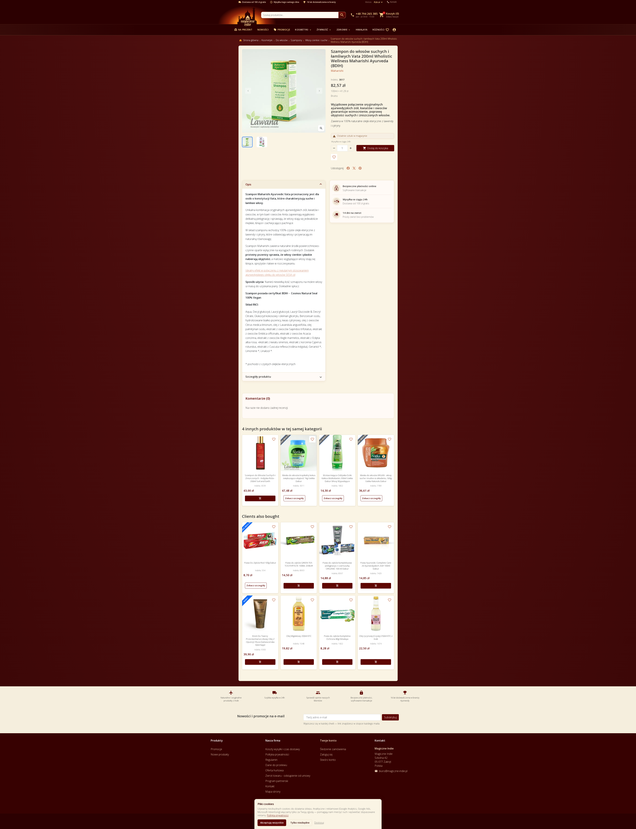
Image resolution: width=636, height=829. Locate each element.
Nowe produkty (220, 754)
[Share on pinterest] (360, 168)
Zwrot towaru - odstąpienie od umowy (287, 775)
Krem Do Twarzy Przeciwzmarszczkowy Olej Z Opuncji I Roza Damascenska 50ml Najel (260, 640)
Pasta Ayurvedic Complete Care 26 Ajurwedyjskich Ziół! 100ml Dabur (375, 565)
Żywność (324, 29)
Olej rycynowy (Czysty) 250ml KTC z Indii (376, 637)
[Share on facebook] (348, 168)
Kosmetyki (303, 29)
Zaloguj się (326, 754)
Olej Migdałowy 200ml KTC (298, 635)
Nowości (263, 29)
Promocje (282, 29)
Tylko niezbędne (299, 822)
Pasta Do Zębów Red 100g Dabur (260, 562)
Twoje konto (328, 740)
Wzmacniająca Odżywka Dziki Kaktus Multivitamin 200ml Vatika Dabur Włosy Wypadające (337, 478)
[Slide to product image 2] (262, 142)
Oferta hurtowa (274, 770)
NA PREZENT (243, 29)
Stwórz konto (328, 760)
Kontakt (269, 786)
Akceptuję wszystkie (272, 822)
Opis (248, 184)
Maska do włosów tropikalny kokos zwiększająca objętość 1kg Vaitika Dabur (298, 478)
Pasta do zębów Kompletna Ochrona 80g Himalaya (337, 637)
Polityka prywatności (278, 815)
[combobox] (299, 15)
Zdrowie (344, 29)
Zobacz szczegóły (294, 498)
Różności (380, 29)
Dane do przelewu (276, 765)
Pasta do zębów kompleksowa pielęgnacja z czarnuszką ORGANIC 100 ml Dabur (337, 565)
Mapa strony (272, 791)
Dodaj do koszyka (375, 148)
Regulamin (271, 760)
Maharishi (337, 71)
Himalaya (362, 29)
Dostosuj (319, 822)
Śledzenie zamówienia (333, 749)
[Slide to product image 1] (247, 142)
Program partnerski (276, 781)
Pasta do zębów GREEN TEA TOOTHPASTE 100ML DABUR (299, 564)
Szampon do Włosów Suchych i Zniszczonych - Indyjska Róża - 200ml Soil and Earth (260, 478)
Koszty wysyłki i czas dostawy (282, 749)
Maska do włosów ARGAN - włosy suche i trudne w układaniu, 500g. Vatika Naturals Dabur (376, 478)
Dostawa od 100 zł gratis (254, 2)
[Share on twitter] (354, 168)
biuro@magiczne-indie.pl (393, 771)
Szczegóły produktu (258, 376)
